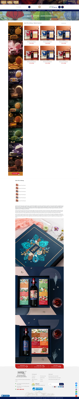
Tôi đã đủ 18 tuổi (35, 206)
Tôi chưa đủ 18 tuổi (43, 206)
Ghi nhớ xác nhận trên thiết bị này (40, 204)
